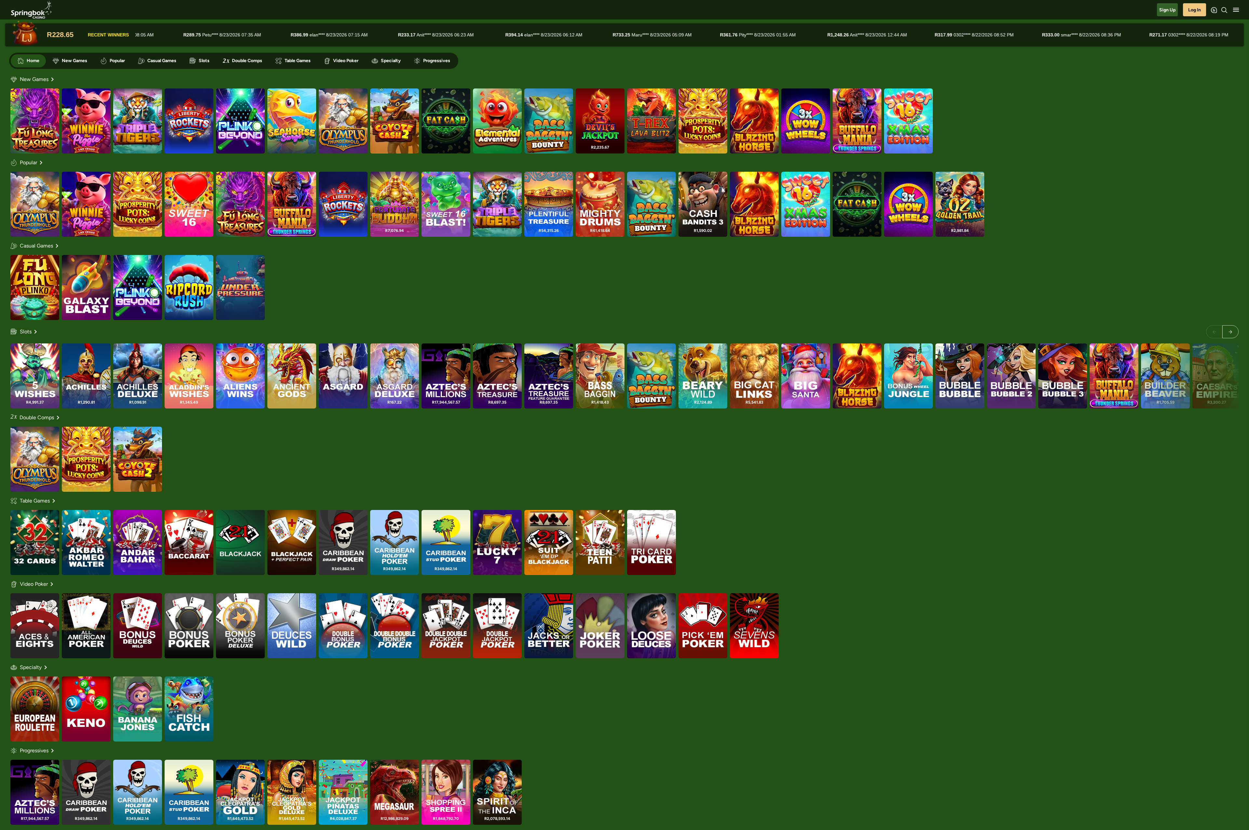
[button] (1236, 10)
